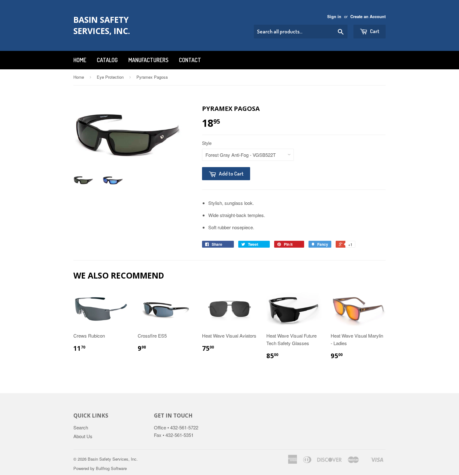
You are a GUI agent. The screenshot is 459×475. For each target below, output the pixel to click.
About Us (82, 436)
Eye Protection (110, 77)
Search (80, 427)
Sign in (334, 16)
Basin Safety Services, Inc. (101, 25)
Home (79, 60)
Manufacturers (148, 60)
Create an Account (368, 16)
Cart (374, 31)
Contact (190, 60)
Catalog (107, 60)
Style (207, 143)
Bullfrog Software (111, 468)
